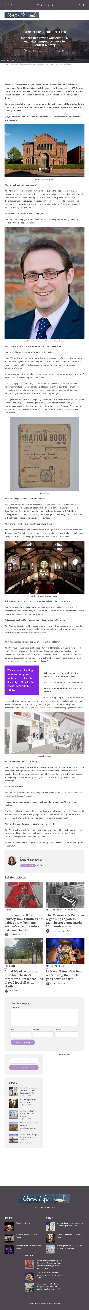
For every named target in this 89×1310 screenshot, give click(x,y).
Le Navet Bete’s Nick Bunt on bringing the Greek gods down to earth (64, 975)
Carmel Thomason (35, 51)
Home (7, 64)
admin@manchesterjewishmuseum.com (29, 836)
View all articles (28, 865)
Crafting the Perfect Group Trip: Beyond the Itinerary (29, 1113)
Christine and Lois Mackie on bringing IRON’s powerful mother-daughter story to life (48, 1286)
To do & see (60, 32)
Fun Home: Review (23, 1223)
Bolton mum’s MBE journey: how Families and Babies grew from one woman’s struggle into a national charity (23, 922)
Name (13, 1030)
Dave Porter (13, 991)
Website (59, 1030)
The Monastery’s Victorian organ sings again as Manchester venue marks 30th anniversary (65, 920)
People (49, 32)
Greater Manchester (33, 32)
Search (24, 1067)
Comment (15, 1007)
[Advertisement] (44, 73)
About (7, 5)
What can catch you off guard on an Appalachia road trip (29, 1125)
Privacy (35, 1207)
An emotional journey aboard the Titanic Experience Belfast (28, 1090)
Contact (13, 5)
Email (36, 1030)
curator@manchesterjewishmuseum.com (28, 632)
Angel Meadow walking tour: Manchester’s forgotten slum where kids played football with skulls (24, 979)
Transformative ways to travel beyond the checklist (28, 1137)
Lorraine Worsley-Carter (18, 934)
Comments (51, 1207)
